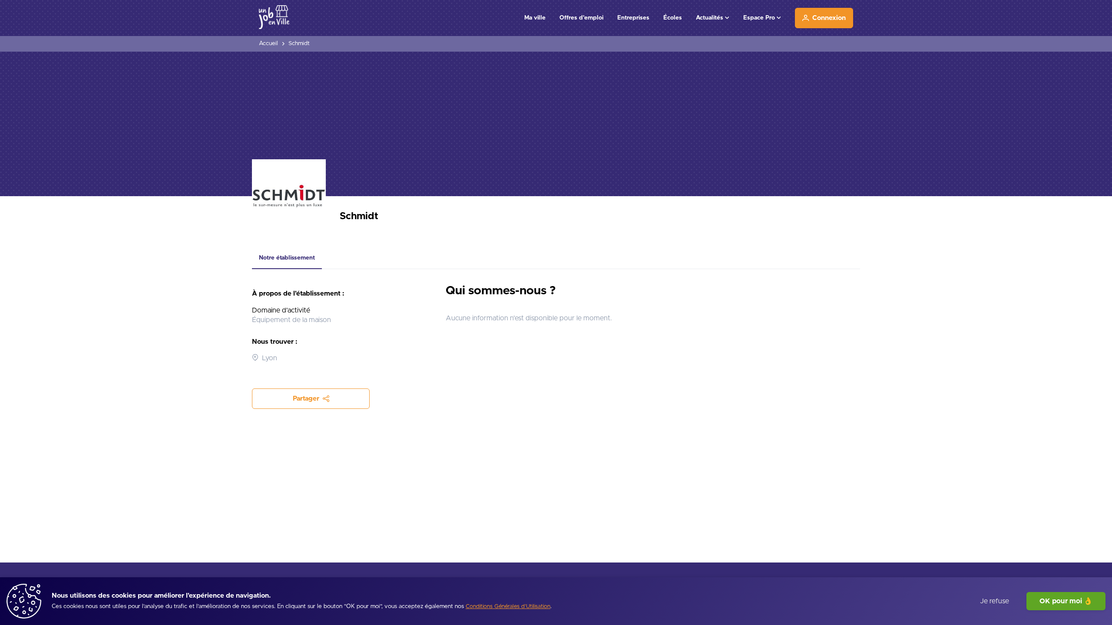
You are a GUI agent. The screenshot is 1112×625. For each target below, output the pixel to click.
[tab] (287, 258)
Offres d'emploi (581, 18)
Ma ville (535, 18)
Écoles (672, 18)
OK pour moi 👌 (1065, 601)
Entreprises (633, 18)
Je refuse (994, 601)
